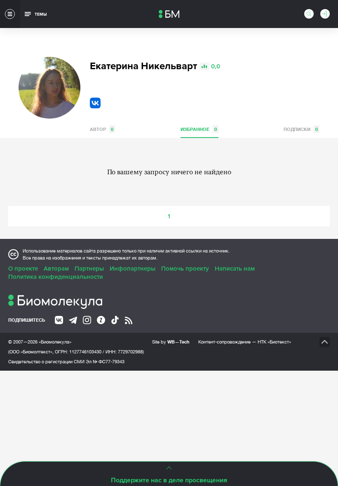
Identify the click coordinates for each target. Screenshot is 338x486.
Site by (171, 341)
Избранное (199, 129)
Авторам (56, 268)
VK (95, 103)
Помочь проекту (185, 268)
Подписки (301, 129)
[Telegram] (73, 320)
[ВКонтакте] (59, 320)
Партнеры (89, 268)
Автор (101, 129)
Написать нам (235, 268)
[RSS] (128, 320)
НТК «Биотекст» (274, 341)
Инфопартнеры (132, 268)
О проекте (23, 268)
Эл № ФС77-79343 (105, 361)
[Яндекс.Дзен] (101, 320)
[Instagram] (87, 320)
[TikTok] (115, 320)
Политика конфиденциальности (55, 276)
